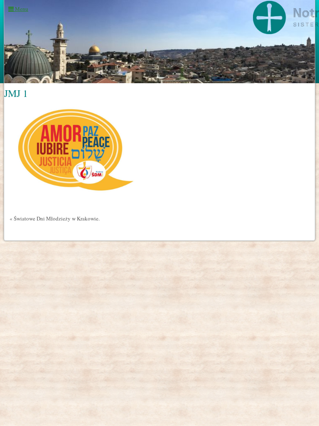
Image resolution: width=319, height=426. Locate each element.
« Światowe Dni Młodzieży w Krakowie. (55, 218)
